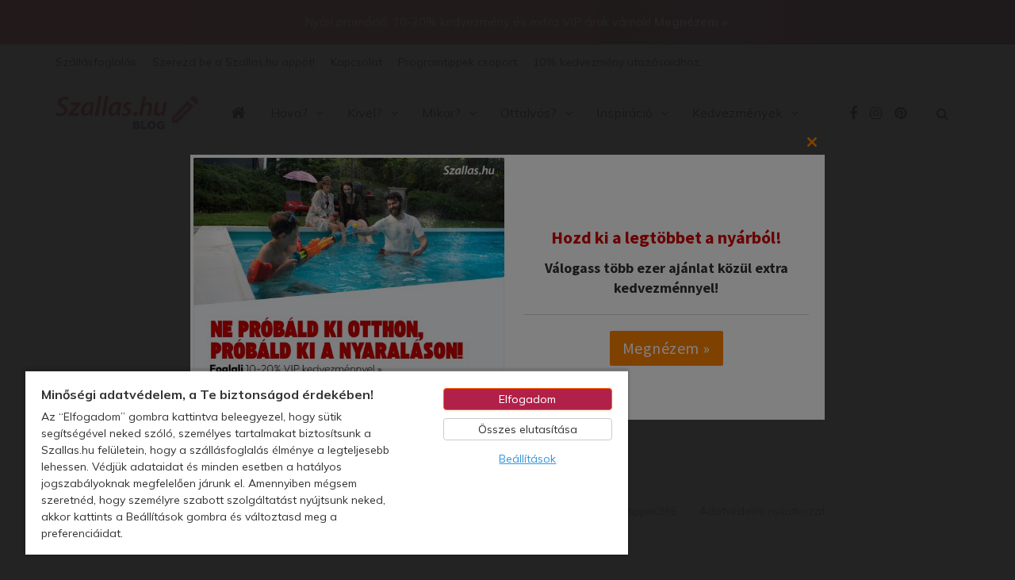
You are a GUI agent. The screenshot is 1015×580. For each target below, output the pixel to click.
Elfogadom (527, 399)
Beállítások (527, 458)
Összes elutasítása (527, 429)
